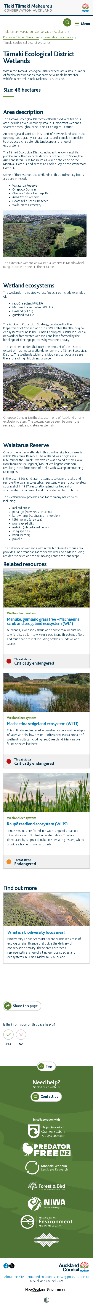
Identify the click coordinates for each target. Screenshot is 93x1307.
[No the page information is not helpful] (21, 1034)
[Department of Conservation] (46, 1133)
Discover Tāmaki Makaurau (21, 37)
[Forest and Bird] (46, 1187)
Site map (83, 1277)
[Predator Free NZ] (46, 1151)
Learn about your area (58, 37)
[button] (67, 22)
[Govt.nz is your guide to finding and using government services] (47, 1287)
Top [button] (49, 1066)
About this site (14, 1277)
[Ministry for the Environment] (46, 1223)
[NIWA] (46, 1205)
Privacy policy (66, 1277)
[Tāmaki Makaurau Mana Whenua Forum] (46, 1241)
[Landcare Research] (46, 1169)
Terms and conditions (40, 1277)
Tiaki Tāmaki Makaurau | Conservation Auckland (34, 31)
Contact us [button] (49, 1096)
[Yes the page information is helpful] (8, 1034)
